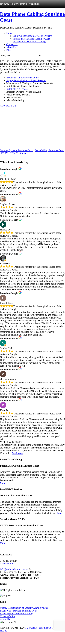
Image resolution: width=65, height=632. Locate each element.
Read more (17, 453)
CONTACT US (8, 105)
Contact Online (7, 563)
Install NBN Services (16, 89)
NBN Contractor (18, 153)
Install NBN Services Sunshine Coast (18, 610)
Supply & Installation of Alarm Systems (26, 80)
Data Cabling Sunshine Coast (49, 150)
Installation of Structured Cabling (22, 77)
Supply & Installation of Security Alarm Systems (24, 607)
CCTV (4, 153)
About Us (5, 619)
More (2, 483)
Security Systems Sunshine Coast (16, 150)
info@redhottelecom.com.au (14, 569)
